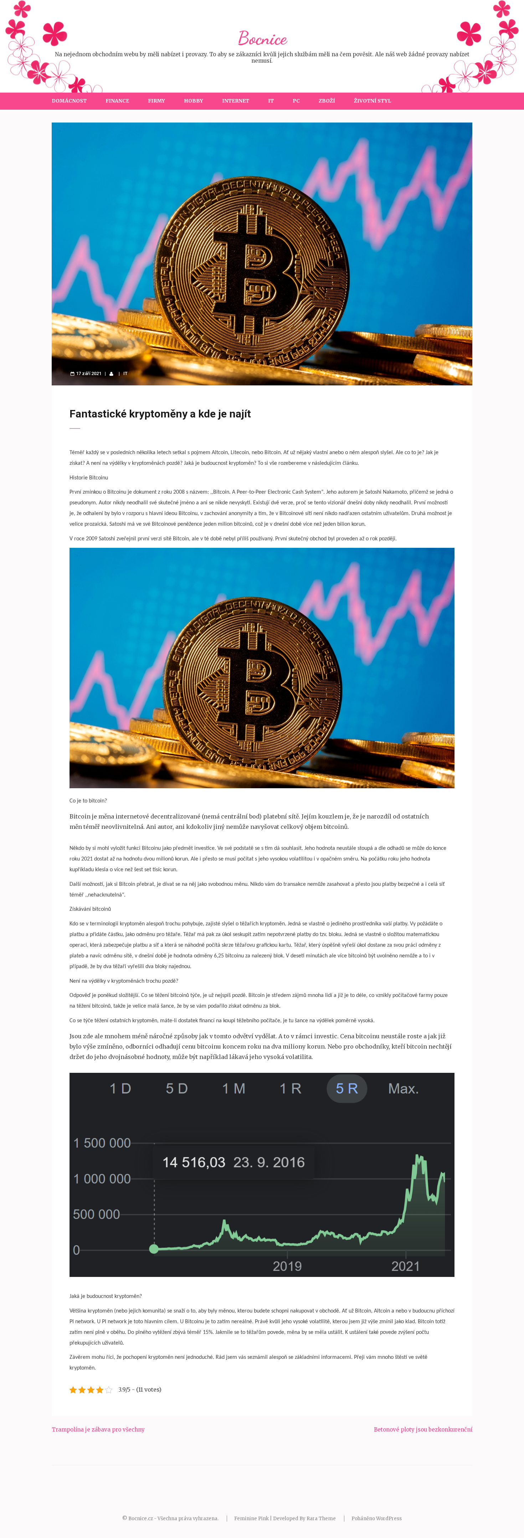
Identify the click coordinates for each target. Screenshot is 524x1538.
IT (271, 101)
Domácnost (69, 101)
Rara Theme (321, 1519)
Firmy (156, 101)
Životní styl (372, 101)
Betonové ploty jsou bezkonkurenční (423, 1429)
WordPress (389, 1519)
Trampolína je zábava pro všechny (98, 1429)
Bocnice (262, 38)
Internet (235, 101)
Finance (117, 101)
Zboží (327, 101)
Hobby (193, 101)
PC (296, 101)
